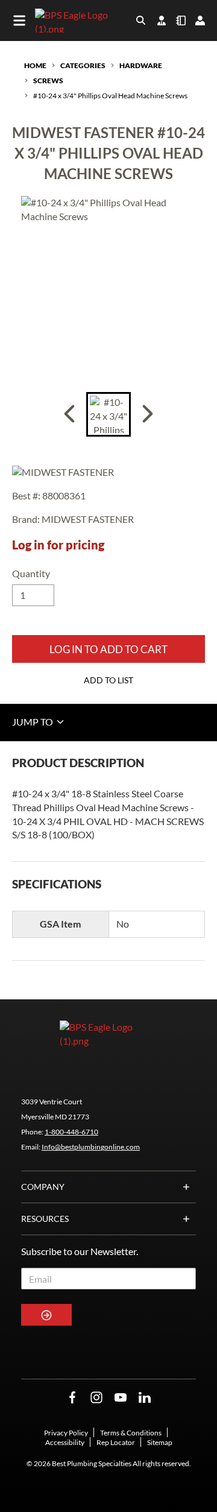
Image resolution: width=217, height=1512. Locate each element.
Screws (48, 80)
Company (42, 1186)
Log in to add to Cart (108, 649)
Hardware (140, 65)
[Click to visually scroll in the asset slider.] (69, 414)
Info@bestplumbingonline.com (91, 1146)
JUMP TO (33, 721)
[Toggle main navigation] (19, 20)
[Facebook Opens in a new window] (72, 1397)
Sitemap (159, 1442)
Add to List (108, 680)
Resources (45, 1218)
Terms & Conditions (131, 1432)
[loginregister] (200, 20)
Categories (82, 65)
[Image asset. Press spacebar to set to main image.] (108, 414)
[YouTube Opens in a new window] (121, 1397)
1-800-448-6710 (71, 1131)
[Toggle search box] (141, 20)
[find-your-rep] (161, 20)
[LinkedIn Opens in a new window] (145, 1397)
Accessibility (64, 1442)
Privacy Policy (66, 1432)
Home (35, 65)
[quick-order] (181, 20)
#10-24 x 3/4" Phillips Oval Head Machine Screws (110, 95)
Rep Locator (115, 1442)
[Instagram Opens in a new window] (96, 1397)
